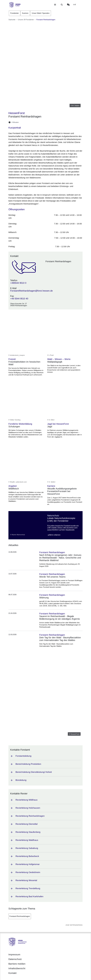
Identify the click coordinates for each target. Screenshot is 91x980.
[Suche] (62, 5)
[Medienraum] (68, 5)
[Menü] (55, 5)
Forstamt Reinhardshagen (19, 916)
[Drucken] (39, 122)
